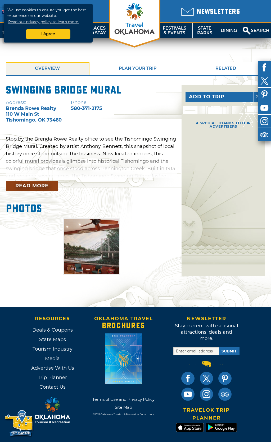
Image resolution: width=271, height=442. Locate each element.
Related (225, 68)
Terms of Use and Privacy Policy (123, 399)
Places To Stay (97, 30)
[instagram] (264, 121)
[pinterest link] (225, 378)
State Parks (204, 30)
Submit (229, 351)
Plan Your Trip (138, 68)
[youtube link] (188, 394)
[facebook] (264, 67)
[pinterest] (264, 94)
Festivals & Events (174, 30)
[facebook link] (188, 378)
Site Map (123, 407)
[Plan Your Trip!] (19, 423)
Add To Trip (206, 97)
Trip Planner (52, 377)
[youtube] (264, 107)
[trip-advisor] (264, 134)
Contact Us (52, 387)
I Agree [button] (48, 33)
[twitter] (264, 80)
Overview (47, 68)
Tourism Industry (53, 349)
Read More (31, 186)
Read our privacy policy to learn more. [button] (43, 22)
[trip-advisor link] (225, 394)
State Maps (52, 339)
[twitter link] (206, 378)
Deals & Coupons (52, 330)
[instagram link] (206, 394)
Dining (229, 30)
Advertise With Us (52, 368)
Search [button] (260, 30)
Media (52, 358)
